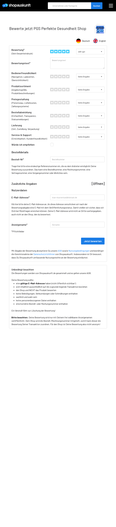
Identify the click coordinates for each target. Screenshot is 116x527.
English (102, 40)
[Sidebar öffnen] (111, 6)
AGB (89, 273)
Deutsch (86, 40)
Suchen (96, 6)
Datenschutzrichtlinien (44, 254)
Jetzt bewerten (93, 241)
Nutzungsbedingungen (79, 250)
